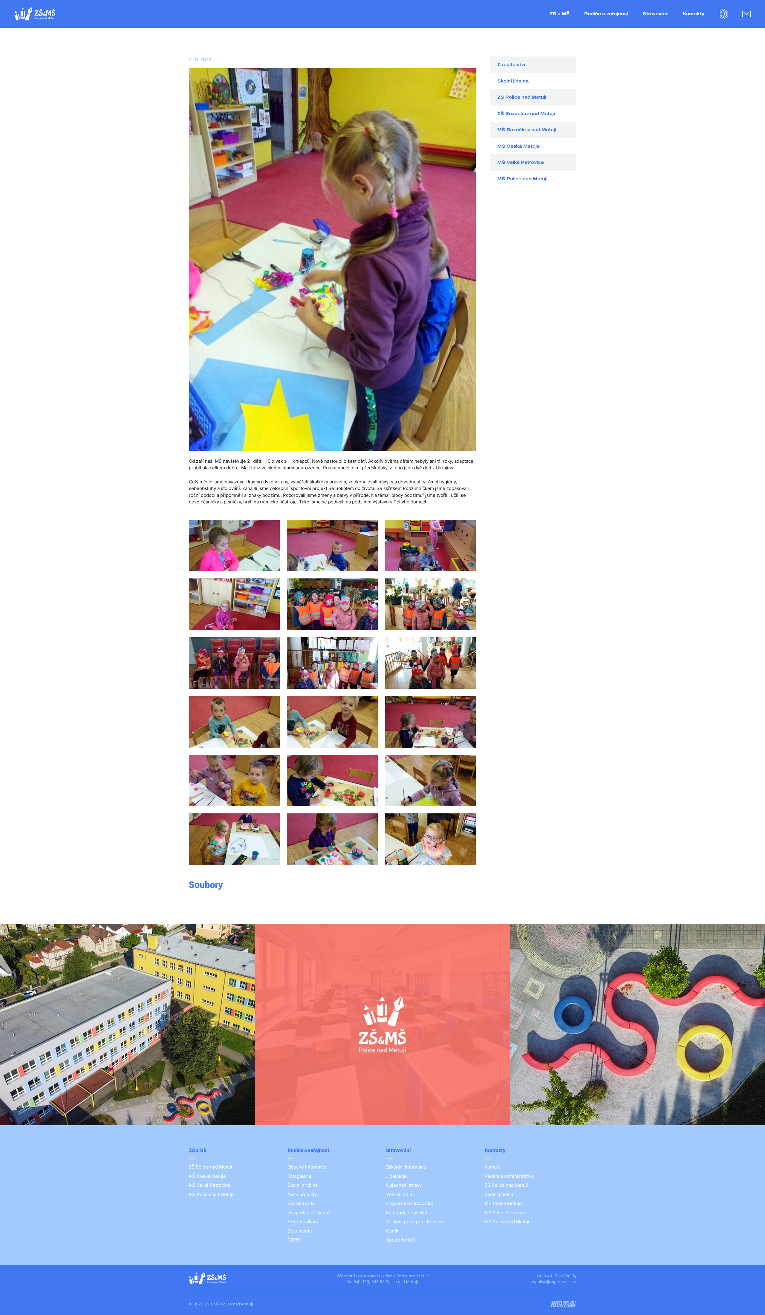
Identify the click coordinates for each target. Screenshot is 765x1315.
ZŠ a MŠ (560, 13)
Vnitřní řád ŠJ (400, 1194)
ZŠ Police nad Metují (521, 97)
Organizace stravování (409, 1203)
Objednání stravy (404, 1185)
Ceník (392, 1231)
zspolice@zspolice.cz (551, 1281)
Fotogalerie (299, 1176)
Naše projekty (302, 1194)
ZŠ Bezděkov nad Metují (526, 113)
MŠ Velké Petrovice (520, 162)
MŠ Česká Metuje (518, 146)
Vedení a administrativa (509, 1176)
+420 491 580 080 (554, 1275)
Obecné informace (306, 1167)
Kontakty (693, 13)
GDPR (293, 1240)
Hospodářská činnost (309, 1212)
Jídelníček (397, 1176)
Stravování (655, 13)
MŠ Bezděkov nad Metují (526, 129)
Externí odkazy (303, 1221)
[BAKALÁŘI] (723, 14)
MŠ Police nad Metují (522, 178)
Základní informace (406, 1167)
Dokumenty (299, 1231)
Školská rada (300, 1203)
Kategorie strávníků (406, 1212)
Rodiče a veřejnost (606, 13)
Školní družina (302, 1185)
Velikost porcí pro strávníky (414, 1221)
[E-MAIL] (746, 14)
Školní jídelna (513, 81)
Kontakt (493, 1167)
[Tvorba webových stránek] (563, 1304)
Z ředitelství (511, 64)
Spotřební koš (401, 1240)
